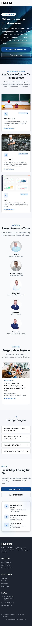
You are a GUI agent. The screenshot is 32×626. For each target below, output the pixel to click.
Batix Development (7, 568)
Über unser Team (16, 55)
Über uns (4, 578)
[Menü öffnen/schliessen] (29, 3)
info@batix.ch (8, 605)
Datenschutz (5, 586)
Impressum (4, 583)
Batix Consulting (6, 562)
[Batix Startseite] (7, 2)
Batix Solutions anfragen (14, 49)
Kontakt (3, 581)
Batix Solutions (5, 565)
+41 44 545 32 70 (17, 495)
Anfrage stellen (14, 489)
